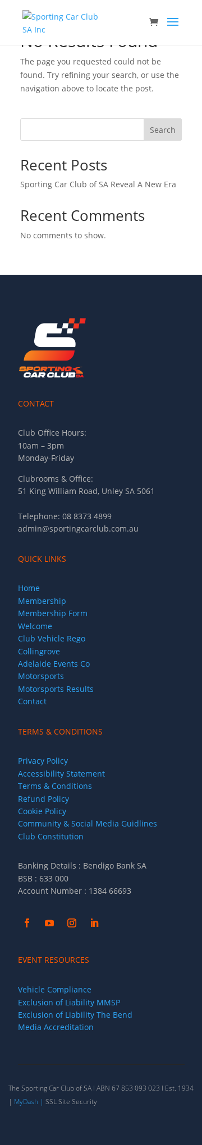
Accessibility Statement (61, 773)
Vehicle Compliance (54, 989)
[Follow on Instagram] (72, 923)
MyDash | (29, 1101)
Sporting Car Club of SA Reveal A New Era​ (98, 184)
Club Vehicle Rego (51, 638)
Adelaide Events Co (54, 663)
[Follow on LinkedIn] (94, 923)
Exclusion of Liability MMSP (69, 1002)
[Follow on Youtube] (49, 923)
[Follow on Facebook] (27, 923)
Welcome (35, 626)
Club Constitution (51, 836)
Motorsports (41, 676)
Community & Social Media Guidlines (87, 823)
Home (29, 588)
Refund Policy (43, 798)
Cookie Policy (42, 811)
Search (163, 129)
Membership (42, 600)
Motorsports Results (56, 689)
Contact (32, 701)
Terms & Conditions (55, 786)
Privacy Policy (43, 760)
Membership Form (53, 613)
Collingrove (39, 651)
